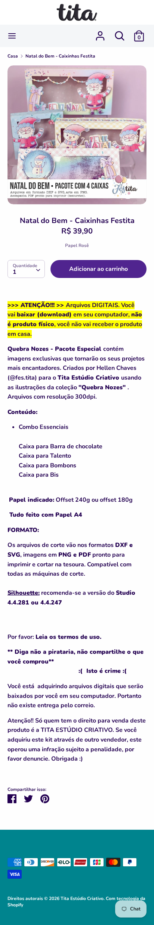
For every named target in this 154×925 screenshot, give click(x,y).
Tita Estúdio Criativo (82, 898)
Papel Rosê (77, 245)
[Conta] (100, 33)
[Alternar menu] (11, 35)
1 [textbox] (14, 272)
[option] (77, 134)
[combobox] (26, 269)
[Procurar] (119, 33)
